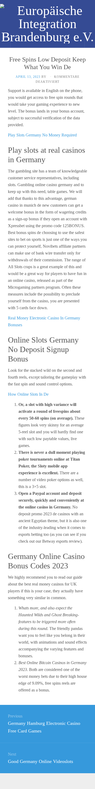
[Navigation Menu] (89, 42)
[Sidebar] (5, 42)
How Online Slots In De (28, 394)
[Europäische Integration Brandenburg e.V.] (47, 23)
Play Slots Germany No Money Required (42, 135)
